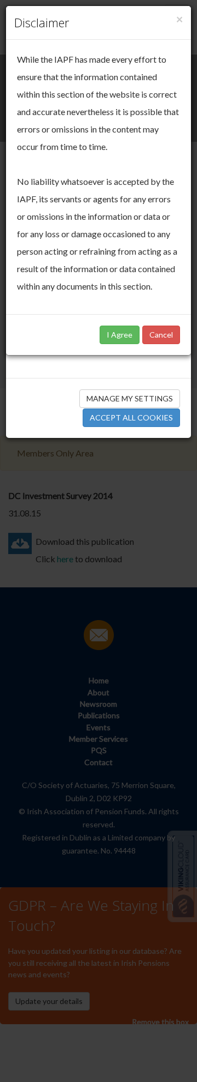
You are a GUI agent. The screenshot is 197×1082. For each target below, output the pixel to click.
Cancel (161, 334)
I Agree (119, 334)
